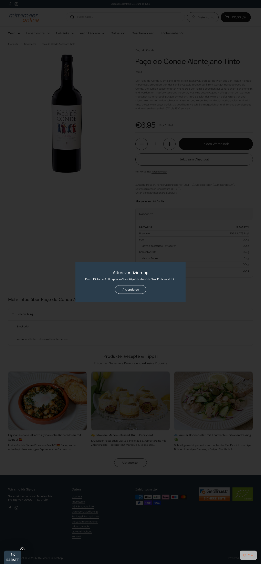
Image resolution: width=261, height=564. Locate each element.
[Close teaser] (22, 549)
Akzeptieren (131, 289)
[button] (12, 557)
